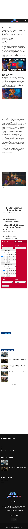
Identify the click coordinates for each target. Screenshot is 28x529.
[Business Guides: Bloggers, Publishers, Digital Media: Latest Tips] (4, 367)
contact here (20, 510)
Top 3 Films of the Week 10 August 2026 (17, 378)
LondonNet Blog (4, 480)
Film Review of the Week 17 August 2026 (17, 353)
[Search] (26, 21)
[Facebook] (12, 519)
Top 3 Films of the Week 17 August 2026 (17, 359)
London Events (4, 446)
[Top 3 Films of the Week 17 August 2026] (4, 361)
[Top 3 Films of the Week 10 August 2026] (4, 379)
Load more (14, 384)
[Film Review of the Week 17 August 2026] (4, 354)
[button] (2, 21)
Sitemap (3, 448)
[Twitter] (15, 519)
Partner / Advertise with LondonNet (8, 450)
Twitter (2, 484)
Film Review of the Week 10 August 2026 (17, 371)
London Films (4, 443)
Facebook (3, 482)
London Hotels (4, 445)
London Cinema (4, 441)
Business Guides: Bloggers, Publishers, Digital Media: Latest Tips (17, 366)
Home (2, 23)
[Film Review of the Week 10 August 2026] (4, 373)
